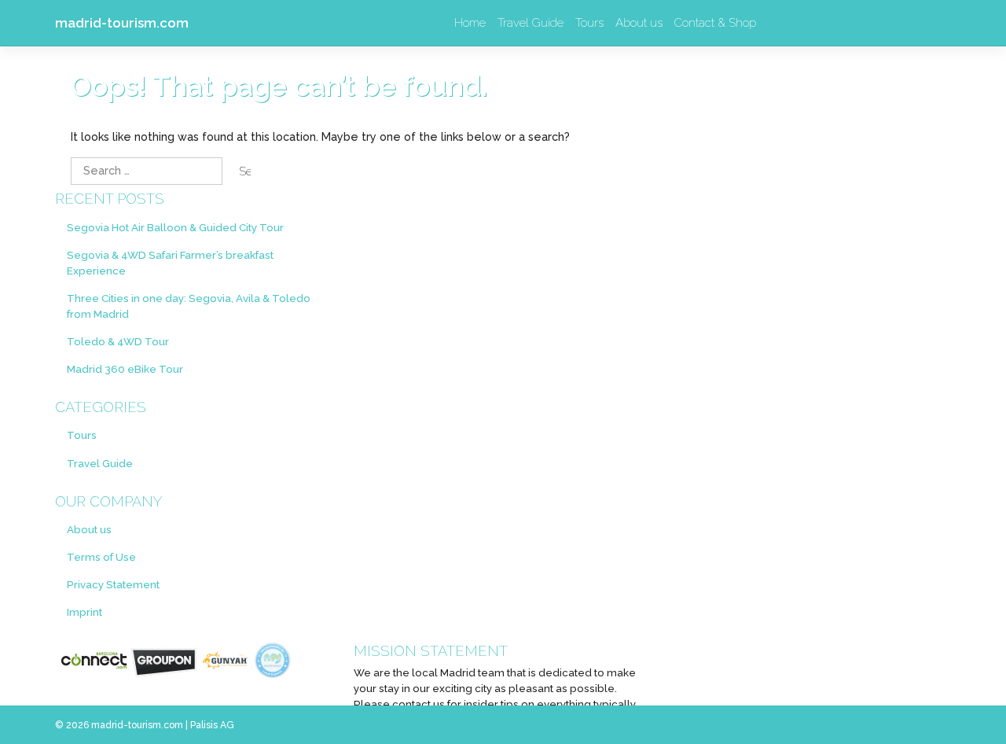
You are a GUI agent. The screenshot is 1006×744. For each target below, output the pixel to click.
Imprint (84, 612)
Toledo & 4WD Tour (118, 341)
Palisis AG (212, 725)
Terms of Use (101, 557)
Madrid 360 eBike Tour (125, 369)
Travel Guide (530, 23)
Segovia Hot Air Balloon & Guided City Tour (175, 227)
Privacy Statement (113, 584)
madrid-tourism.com (122, 23)
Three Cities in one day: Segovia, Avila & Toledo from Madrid (188, 306)
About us (639, 23)
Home (470, 23)
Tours (589, 23)
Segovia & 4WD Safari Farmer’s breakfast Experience (170, 263)
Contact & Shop (715, 23)
